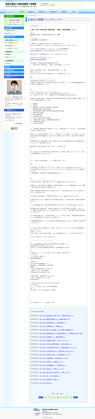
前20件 (41, 397)
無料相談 (21, 11)
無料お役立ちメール (10, 33)
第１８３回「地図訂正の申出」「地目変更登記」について (55, 354)
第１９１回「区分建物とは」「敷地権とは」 (51, 326)
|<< (45, 397)
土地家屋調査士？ (53, 11)
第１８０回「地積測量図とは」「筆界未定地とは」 (53, 365)
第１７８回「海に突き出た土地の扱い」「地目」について (55, 372)
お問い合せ (8, 63)
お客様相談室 (19, 123)
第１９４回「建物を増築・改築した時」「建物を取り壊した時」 (57, 315)
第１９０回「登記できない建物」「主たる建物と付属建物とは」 (57, 329)
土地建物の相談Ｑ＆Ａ (10, 30)
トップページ (11, 11)
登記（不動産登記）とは (11, 42)
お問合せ (74, 11)
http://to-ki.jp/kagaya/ (36, 50)
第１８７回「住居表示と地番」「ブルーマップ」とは (54, 340)
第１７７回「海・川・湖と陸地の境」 (49, 376)
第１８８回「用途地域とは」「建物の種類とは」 (52, 337)
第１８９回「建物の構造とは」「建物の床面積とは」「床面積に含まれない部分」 (61, 333)
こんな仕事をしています (11, 48)
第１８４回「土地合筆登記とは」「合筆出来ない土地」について (57, 351)
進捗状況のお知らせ (10, 36)
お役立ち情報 (8, 28)
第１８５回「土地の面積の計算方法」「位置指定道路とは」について (58, 347)
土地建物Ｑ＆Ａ (31, 11)
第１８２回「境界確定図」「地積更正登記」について (54, 358)
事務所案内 (64, 11)
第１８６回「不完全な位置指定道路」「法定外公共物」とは (56, 344)
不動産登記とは (42, 11)
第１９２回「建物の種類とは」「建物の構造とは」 (53, 322)
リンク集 (7, 73)
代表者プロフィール (10, 57)
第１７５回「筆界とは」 (46, 383)
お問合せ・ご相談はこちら (14, 24)
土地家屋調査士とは (10, 45)
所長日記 (7, 66)
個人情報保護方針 (9, 70)
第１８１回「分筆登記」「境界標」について (51, 361)
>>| (71, 397)
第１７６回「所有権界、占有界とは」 (50, 379)
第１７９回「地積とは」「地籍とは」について (52, 368)
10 (67, 397)
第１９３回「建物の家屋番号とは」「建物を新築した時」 (55, 319)
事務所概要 (8, 54)
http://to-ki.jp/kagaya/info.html (38, 59)
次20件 (75, 397)
